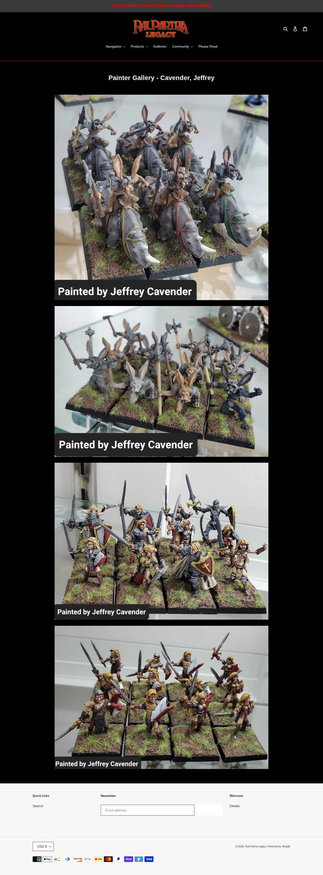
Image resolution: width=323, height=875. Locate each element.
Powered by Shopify (278, 846)
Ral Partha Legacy (255, 846)
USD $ (42, 846)
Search (38, 806)
